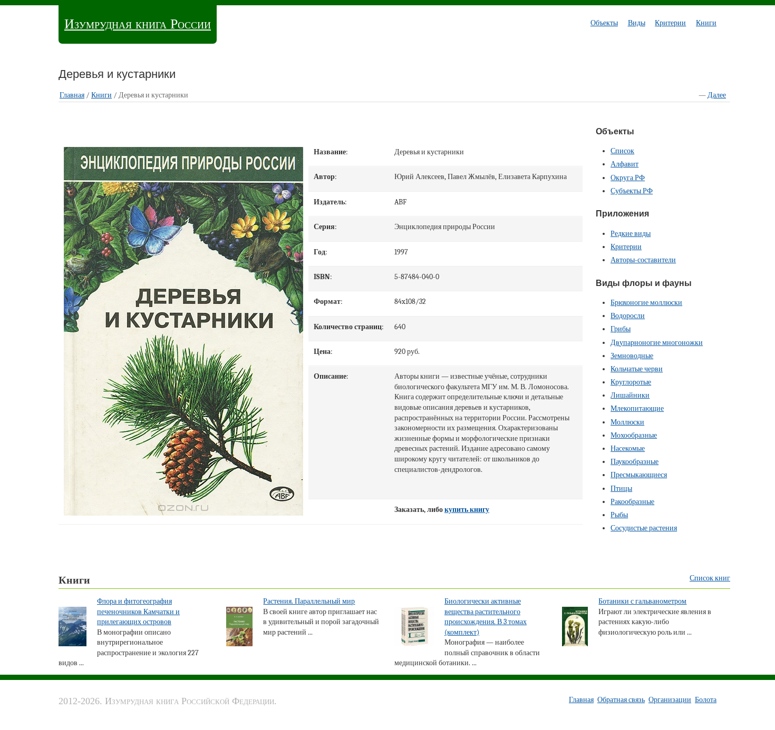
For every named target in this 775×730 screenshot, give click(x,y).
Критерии (670, 22)
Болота (705, 699)
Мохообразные (634, 435)
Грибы (621, 328)
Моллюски (627, 422)
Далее (717, 95)
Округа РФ (628, 177)
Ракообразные (632, 501)
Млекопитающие (637, 408)
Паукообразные (634, 461)
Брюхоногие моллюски (646, 302)
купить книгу (466, 509)
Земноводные (632, 355)
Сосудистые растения (644, 528)
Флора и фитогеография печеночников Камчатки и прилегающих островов (138, 611)
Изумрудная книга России (137, 24)
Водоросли (628, 315)
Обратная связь (621, 699)
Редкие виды (631, 233)
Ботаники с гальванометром (642, 601)
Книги (706, 22)
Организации (669, 699)
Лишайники (630, 395)
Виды (636, 22)
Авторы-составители (643, 259)
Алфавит (624, 164)
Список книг (710, 578)
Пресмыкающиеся (639, 474)
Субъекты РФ (632, 190)
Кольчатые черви (637, 368)
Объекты (604, 22)
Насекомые (628, 448)
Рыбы (619, 514)
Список (622, 150)
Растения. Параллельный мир (309, 601)
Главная (72, 95)
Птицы (621, 488)
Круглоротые (631, 382)
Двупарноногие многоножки (657, 342)
